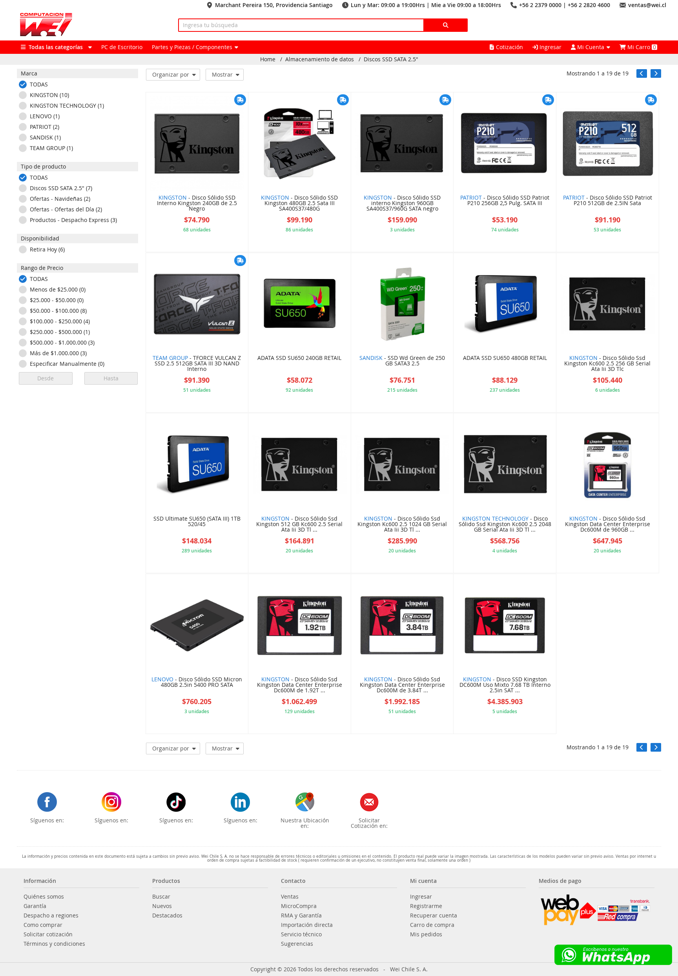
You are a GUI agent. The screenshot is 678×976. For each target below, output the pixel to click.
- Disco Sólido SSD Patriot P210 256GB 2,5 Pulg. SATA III (504, 201)
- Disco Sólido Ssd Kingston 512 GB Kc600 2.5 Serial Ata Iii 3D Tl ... (299, 524)
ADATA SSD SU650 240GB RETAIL (299, 358)
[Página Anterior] (641, 73)
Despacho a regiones (51, 915)
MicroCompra (299, 906)
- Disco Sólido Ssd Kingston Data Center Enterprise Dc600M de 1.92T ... (299, 685)
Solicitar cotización (48, 934)
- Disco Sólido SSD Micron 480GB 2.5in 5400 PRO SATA (196, 682)
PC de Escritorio (121, 47)
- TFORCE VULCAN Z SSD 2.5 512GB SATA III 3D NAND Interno (197, 363)
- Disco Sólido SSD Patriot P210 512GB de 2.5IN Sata (607, 201)
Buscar (161, 896)
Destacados (167, 915)
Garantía (35, 906)
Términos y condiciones (54, 944)
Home (267, 59)
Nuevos (162, 906)
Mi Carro (641, 47)
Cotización (509, 47)
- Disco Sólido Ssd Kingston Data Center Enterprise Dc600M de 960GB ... (607, 524)
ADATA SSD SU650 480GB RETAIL (505, 358)
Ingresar (549, 47)
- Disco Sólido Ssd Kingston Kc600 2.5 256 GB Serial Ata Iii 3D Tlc (607, 363)
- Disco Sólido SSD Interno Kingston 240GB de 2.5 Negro (197, 203)
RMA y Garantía (301, 915)
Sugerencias (297, 944)
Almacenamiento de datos (319, 59)
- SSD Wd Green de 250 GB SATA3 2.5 (402, 361)
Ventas (290, 896)
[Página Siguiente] (656, 73)
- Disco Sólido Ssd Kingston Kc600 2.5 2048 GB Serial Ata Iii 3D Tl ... (505, 524)
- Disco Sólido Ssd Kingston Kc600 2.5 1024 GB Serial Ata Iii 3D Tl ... (402, 524)
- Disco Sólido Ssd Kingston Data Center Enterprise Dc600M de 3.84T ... (402, 685)
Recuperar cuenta (433, 915)
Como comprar (43, 925)
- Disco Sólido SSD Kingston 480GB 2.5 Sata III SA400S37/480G (299, 203)
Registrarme (426, 906)
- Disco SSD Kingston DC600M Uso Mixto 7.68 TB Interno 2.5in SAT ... (504, 685)
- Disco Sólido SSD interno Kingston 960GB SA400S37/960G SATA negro (402, 203)
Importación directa (307, 925)
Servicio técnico (301, 934)
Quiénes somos (44, 896)
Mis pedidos (426, 934)
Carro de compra (432, 925)
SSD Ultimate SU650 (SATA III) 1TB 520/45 (197, 522)
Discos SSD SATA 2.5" (391, 59)
